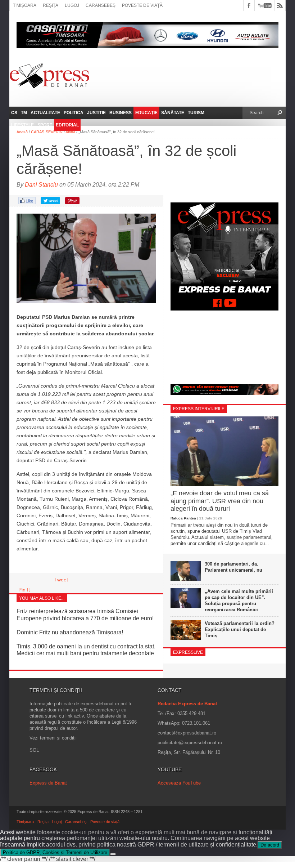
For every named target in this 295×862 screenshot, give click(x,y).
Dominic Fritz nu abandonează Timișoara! (70, 632)
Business (120, 112)
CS (14, 112)
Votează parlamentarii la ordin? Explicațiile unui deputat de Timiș (239, 629)
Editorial (67, 125)
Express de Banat (48, 783)
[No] (113, 854)
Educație (146, 112)
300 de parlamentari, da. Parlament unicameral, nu (233, 567)
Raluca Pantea (183, 518)
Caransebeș (100, 5)
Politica (73, 112)
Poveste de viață (142, 5)
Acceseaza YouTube (179, 783)
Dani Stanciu (41, 185)
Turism (196, 112)
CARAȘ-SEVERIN (47, 132)
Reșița (50, 5)
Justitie (96, 112)
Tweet (61, 579)
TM (24, 112)
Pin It (24, 590)
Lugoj (72, 5)
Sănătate (172, 112)
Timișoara (24, 5)
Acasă (22, 132)
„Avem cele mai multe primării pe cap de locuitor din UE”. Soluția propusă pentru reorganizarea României (239, 600)
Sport (44, 125)
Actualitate (45, 112)
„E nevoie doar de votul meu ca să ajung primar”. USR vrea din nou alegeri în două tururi (220, 501)
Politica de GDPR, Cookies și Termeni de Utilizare (55, 852)
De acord (269, 845)
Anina (70, 132)
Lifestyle (22, 125)
